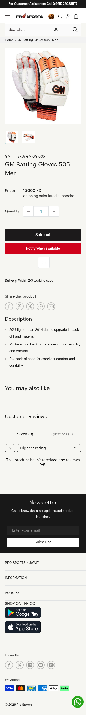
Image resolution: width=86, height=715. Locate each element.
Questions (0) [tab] (62, 434)
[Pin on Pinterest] (20, 306)
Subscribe (43, 542)
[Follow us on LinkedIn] (51, 665)
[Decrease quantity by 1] (28, 211)
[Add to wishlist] (44, 262)
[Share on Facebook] (9, 306)
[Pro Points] (51, 16)
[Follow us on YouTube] (41, 665)
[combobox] (37, 30)
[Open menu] (7, 15)
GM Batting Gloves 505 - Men (37, 40)
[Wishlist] (60, 16)
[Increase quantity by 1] (54, 211)
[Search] (75, 30)
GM (8, 156)
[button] (56, 30)
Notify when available (43, 248)
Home (9, 40)
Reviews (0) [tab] (24, 434)
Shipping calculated (40, 196)
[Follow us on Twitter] (20, 665)
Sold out (43, 235)
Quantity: (12, 211)
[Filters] (10, 448)
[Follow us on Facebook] (9, 665)
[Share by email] (51, 306)
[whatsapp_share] (41, 306)
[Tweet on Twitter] (30, 306)
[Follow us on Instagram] (30, 665)
